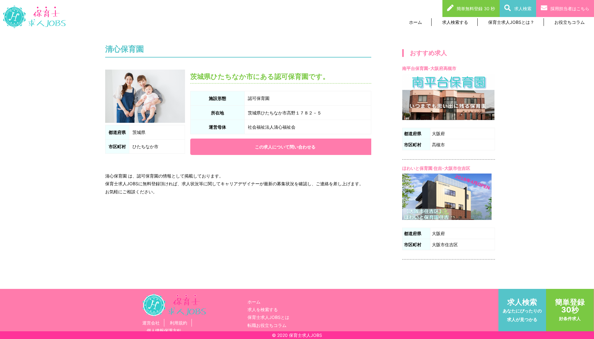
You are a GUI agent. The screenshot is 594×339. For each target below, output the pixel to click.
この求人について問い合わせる (285, 146)
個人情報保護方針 (164, 330)
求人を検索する (263, 309)
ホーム (415, 22)
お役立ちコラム (569, 22)
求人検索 (523, 8)
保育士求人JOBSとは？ (511, 22)
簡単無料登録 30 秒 (476, 8)
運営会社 (151, 322)
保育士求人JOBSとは (268, 317)
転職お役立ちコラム (267, 325)
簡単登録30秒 (570, 309)
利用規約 (178, 322)
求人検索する (455, 22)
